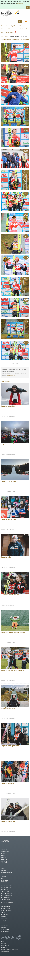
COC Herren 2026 (4, 889)
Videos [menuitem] (27, 29)
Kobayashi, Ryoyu (4, 914)
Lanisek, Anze (4, 919)
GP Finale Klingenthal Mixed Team (10, 595)
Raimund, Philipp (4, 925)
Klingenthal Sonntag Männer (9, 406)
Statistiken (3, 853)
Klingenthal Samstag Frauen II (9, 481)
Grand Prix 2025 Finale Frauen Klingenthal (12, 670)
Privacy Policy (20, 3)
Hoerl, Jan (3, 912)
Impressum (3, 943)
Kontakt (2, 941)
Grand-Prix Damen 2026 (6, 887)
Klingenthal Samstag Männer (9, 444)
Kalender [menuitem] (21, 26)
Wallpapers (3, 870)
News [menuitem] (2, 26)
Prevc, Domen (4, 923)
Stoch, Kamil (3, 927)
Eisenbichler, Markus (5, 908)
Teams (2, 874)
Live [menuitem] (7, 26)
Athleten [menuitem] (3, 29)
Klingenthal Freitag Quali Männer (10, 746)
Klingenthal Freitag (6, 557)
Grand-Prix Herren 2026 (6, 885)
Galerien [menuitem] (10, 29)
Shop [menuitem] (2, 32)
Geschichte (3, 857)
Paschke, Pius (3, 921)
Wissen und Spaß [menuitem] (19, 29)
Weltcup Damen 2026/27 (6, 895)
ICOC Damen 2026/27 (5, 899)
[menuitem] (26, 21)
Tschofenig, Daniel (5, 929)
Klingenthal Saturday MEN (8, 821)
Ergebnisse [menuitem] (13, 26)
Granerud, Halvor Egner (6, 910)
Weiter (17, 363)
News (2, 845)
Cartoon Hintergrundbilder (6, 872)
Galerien (6, 36)
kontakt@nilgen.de (11, 375)
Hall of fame (3, 876)
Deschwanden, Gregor (5, 906)
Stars (2, 878)
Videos (2, 866)
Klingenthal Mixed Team (7, 783)
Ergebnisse (3, 847)
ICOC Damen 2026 (5, 891)
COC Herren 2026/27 (5, 897)
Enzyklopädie (4, 859)
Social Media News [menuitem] (11, 32)
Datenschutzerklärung (5, 945)
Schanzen (3, 855)
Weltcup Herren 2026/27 (6, 893)
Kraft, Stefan (3, 916)
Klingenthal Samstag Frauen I (9, 519)
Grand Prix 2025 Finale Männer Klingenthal (13, 632)
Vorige (13, 363)
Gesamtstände (4, 849)
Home (2, 36)
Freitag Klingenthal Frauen (8, 708)
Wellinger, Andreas (5, 931)
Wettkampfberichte (5, 851)
